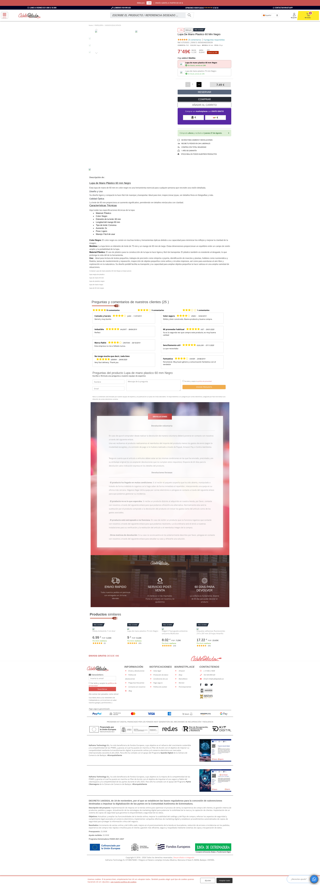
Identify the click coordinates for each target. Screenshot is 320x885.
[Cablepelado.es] (29, 15)
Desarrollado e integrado (183, 857)
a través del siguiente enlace (121, 439)
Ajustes (208, 880)
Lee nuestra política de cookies (123, 882)
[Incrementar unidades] (199, 84)
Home (91, 25)
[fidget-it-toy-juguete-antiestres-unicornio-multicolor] (177, 628)
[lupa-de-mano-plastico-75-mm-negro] (142, 628)
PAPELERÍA (99, 25)
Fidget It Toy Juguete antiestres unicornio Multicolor (175, 632)
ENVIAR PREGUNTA (204, 387)
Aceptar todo (224, 880)
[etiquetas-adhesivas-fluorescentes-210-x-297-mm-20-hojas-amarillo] (212, 628)
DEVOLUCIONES (160, 416)
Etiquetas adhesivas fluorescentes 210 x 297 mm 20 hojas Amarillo (211, 632)
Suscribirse (102, 689)
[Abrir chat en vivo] (314, 879)
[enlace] (215, 750)
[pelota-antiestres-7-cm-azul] (108, 628)
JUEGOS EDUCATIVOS (113, 25)
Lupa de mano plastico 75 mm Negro (142, 631)
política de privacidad (205, 381)
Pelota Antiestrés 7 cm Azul (103, 631)
